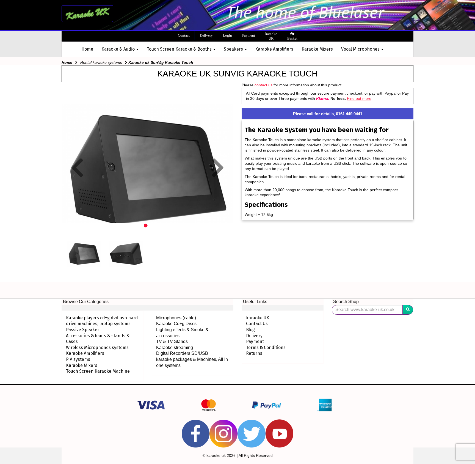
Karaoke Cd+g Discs (176, 323)
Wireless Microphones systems (97, 347)
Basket (292, 38)
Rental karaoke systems (101, 62)
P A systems (78, 359)
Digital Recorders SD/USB (182, 353)
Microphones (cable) (176, 317)
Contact (184, 35)
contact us (263, 85)
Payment (248, 35)
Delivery (206, 35)
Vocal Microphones (361, 49)
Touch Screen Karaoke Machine (98, 371)
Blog (250, 329)
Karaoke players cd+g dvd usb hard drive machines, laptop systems (102, 320)
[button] (77, 194)
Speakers (234, 49)
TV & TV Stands (172, 341)
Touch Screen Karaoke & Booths (180, 49)
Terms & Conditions (266, 347)
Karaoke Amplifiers (274, 49)
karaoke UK (271, 36)
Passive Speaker (82, 329)
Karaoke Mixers (317, 49)
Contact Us (257, 323)
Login (227, 35)
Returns (254, 353)
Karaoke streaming (174, 347)
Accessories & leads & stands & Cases (97, 338)
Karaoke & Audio (118, 49)
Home (87, 49)
